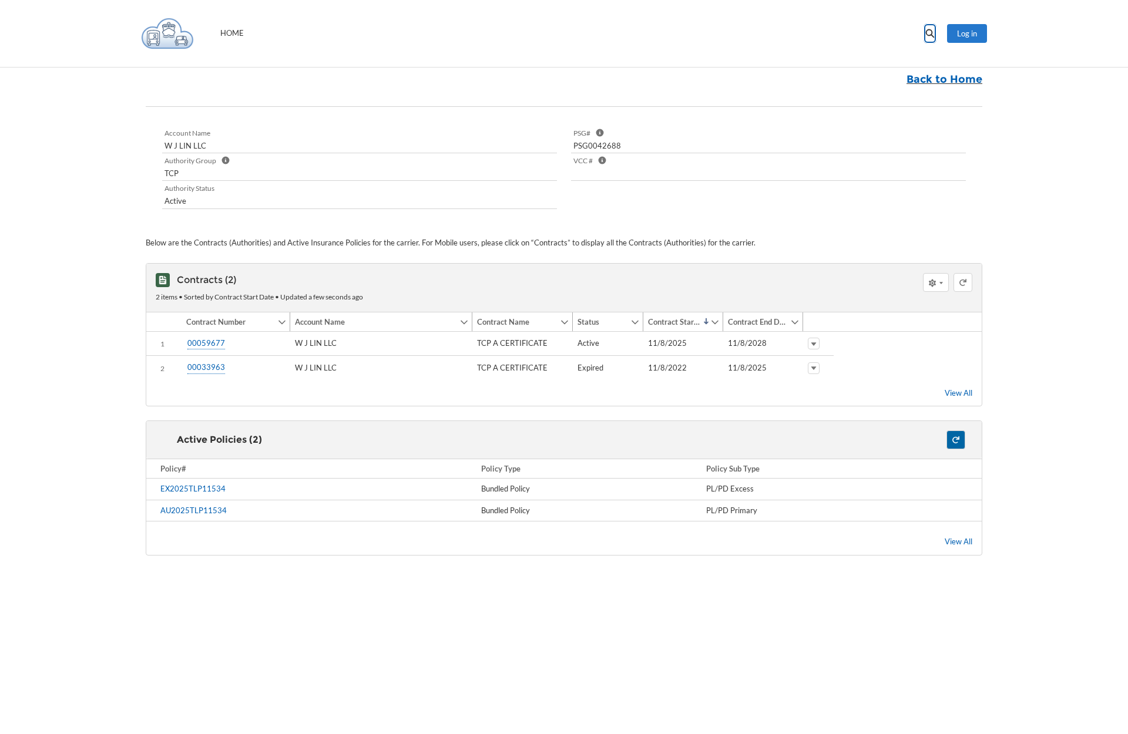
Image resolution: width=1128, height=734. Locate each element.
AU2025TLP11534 (193, 510)
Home (232, 33)
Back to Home (944, 79)
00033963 (206, 367)
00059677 (206, 343)
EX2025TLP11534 (193, 488)
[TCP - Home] (167, 33)
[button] (229, 321)
